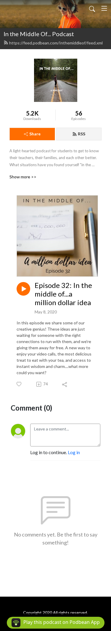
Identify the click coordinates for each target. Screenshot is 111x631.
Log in (74, 452)
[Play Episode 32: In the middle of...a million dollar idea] (23, 289)
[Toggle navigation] (104, 8)
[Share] (65, 384)
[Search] (92, 8)
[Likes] (19, 384)
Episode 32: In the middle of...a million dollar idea (63, 294)
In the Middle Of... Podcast (39, 33)
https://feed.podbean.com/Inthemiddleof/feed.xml (56, 42)
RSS (81, 133)
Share (35, 133)
